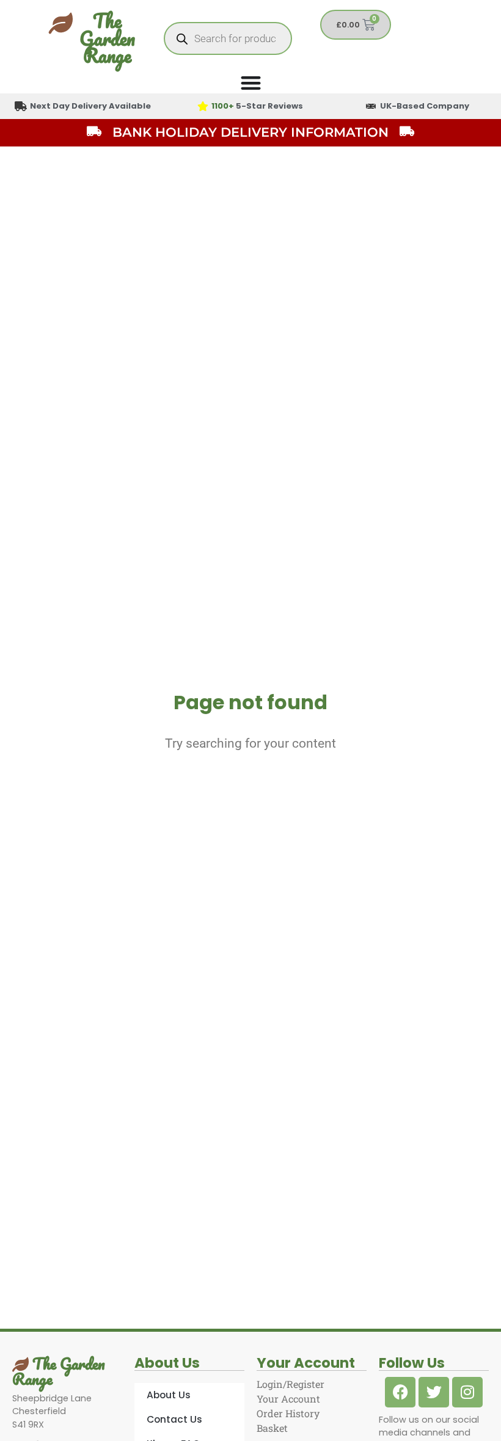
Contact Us (174, 1419)
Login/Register (290, 1384)
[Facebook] (400, 1392)
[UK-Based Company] (371, 106)
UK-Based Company (424, 106)
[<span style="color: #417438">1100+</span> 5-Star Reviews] (203, 106)
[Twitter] (434, 1392)
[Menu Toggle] (250, 82)
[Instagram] (467, 1392)
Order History (288, 1413)
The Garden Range (107, 38)
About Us (169, 1395)
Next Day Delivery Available (90, 106)
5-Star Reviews (257, 106)
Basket (272, 1427)
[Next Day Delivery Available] (21, 106)
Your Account (288, 1398)
